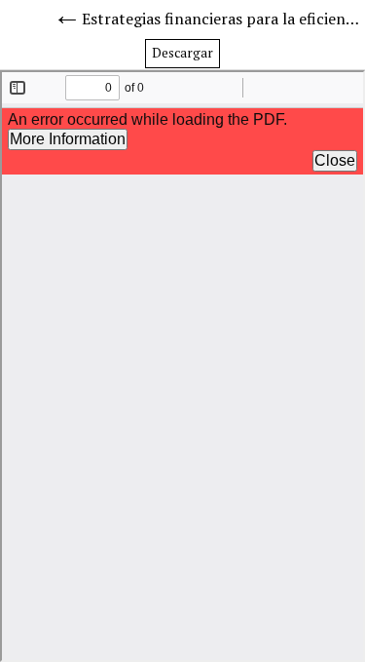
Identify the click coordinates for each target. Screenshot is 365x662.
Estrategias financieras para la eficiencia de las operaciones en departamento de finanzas (223, 18)
